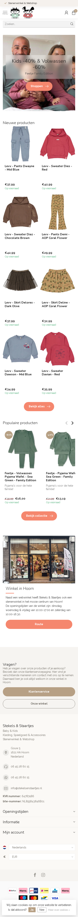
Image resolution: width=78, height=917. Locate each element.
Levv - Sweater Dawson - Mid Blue (18, 372)
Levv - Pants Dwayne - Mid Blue (19, 167)
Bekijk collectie (36, 515)
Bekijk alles (36, 406)
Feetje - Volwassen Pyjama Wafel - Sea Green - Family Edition (20, 477)
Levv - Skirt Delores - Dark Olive (20, 304)
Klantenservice (39, 691)
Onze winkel (39, 703)
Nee (41, 909)
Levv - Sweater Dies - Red (57, 167)
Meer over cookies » (59, 909)
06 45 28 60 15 (20, 766)
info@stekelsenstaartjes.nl (26, 788)
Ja (32, 909)
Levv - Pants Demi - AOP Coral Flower (55, 236)
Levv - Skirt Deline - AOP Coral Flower (56, 304)
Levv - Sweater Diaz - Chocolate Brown (20, 236)
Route (39, 624)
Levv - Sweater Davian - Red (52, 372)
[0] (73, 12)
